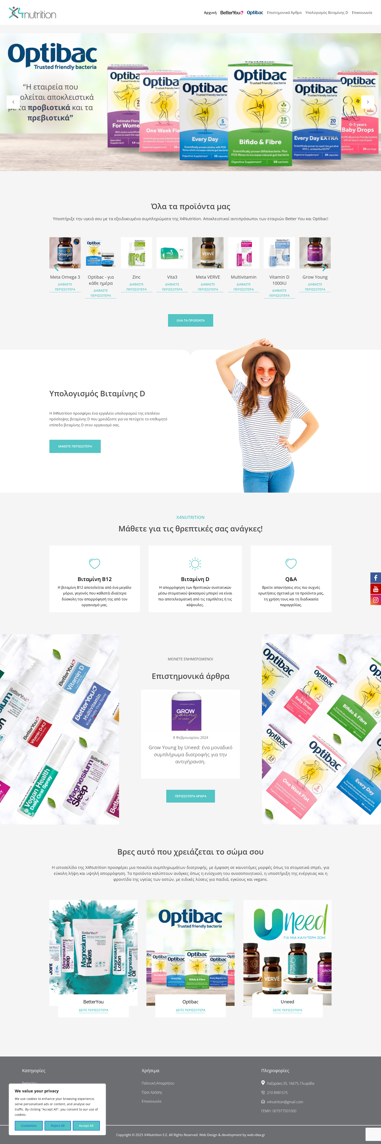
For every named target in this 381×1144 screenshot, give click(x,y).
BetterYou (29, 1083)
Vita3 (136, 277)
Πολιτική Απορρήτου (158, 1083)
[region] (57, 1109)
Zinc (101, 277)
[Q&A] (291, 564)
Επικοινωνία (151, 1101)
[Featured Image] (65, 252)
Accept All (86, 1126)
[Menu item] (231, 13)
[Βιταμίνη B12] (95, 564)
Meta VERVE (172, 277)
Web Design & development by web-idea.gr (232, 1135)
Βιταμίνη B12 (95, 579)
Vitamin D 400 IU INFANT (315, 280)
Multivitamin (208, 277)
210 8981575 (277, 1092)
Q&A (291, 579)
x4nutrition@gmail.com (285, 1101)
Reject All (58, 1126)
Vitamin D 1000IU (244, 280)
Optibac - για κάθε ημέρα (65, 280)
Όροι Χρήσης (152, 1092)
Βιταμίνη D (195, 579)
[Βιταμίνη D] (195, 564)
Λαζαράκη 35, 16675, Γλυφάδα (290, 1083)
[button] (56, 268)
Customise (29, 1126)
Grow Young (279, 277)
